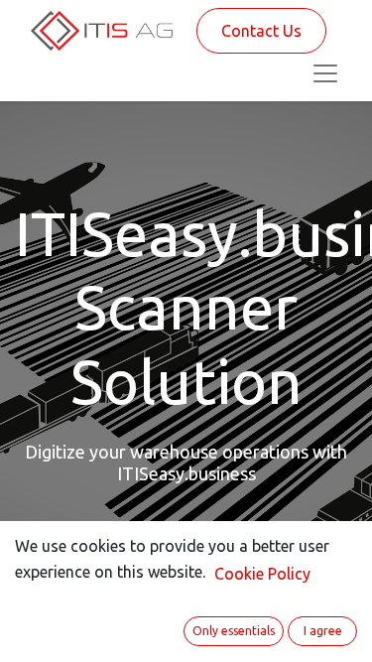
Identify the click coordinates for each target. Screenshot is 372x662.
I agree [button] (323, 630)
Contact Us (261, 31)
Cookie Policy (262, 574)
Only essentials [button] (233, 630)
